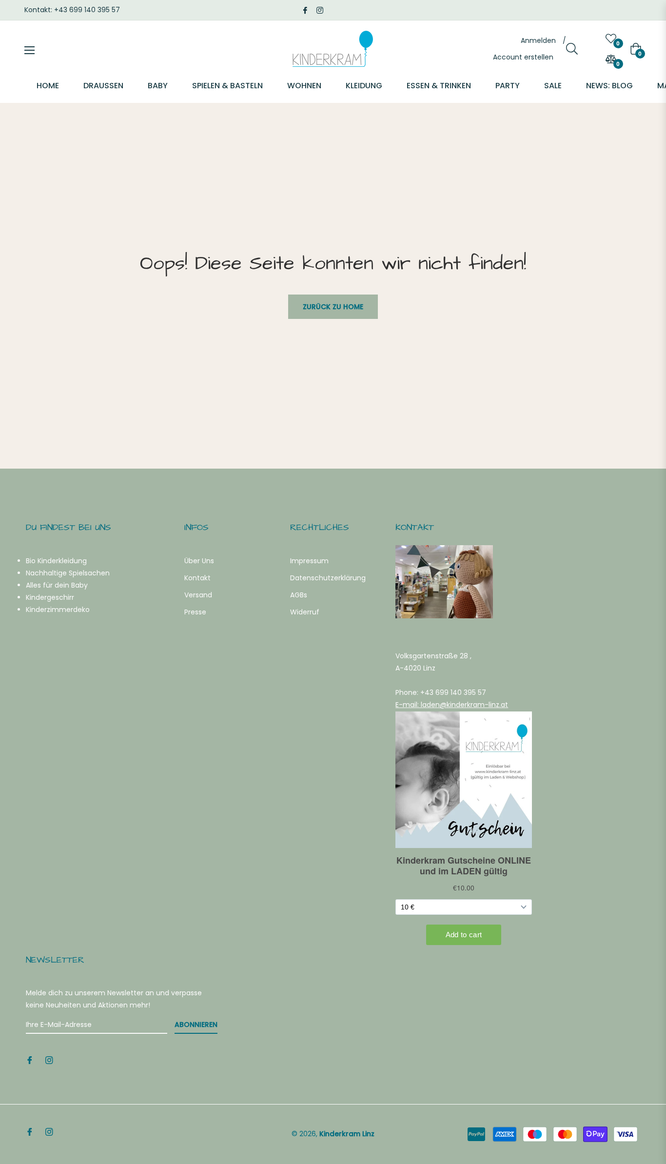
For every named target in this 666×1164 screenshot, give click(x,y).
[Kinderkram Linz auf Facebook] (305, 10)
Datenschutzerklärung (328, 578)
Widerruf (304, 612)
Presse (195, 612)
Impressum (309, 561)
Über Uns (199, 561)
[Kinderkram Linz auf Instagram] (319, 10)
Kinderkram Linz (346, 1134)
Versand (198, 595)
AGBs (298, 595)
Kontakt (197, 578)
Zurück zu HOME (333, 307)
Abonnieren (196, 1024)
